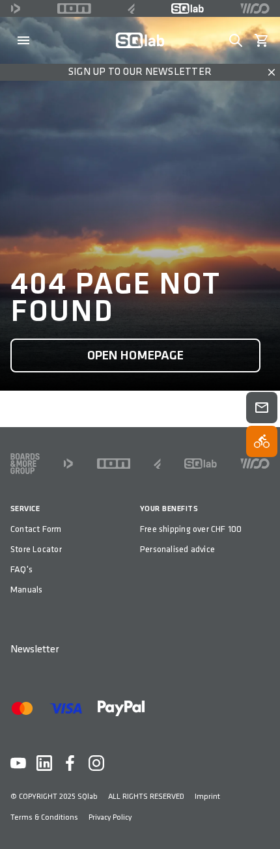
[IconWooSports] (255, 8)
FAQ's (21, 569)
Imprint (207, 796)
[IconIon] (74, 8)
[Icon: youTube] (18, 763)
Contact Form (36, 529)
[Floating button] (261, 407)
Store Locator (36, 549)
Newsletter (34, 649)
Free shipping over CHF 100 (191, 529)
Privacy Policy (110, 817)
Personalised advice (177, 549)
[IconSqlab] (187, 8)
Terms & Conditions (44, 817)
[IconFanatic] (131, 8)
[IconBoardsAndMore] (25, 463)
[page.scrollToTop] (261, 817)
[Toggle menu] (23, 40)
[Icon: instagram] (96, 763)
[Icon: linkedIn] (44, 763)
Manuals (26, 589)
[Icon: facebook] (70, 763)
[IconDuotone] (15, 8)
